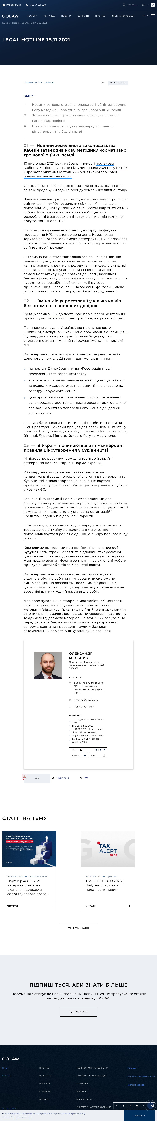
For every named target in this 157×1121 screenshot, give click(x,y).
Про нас (100, 16)
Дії (125, 332)
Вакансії (81, 1091)
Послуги (32, 16)
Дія (62, 359)
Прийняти (139, 1116)
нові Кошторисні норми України (73, 463)
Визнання (45, 1076)
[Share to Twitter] (57, 778)
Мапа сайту (132, 1068)
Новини (66, 16)
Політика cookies (8, 1117)
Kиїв (5, 1068)
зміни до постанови (65, 314)
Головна (6, 23)
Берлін (6, 1076)
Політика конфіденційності (141, 1076)
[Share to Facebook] (57, 778)
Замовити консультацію (91, 1076)
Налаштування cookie (24, 1117)
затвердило (34, 463)
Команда (49, 16)
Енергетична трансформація (93, 1107)
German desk (84, 1099)
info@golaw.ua (13, 5)
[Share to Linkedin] (57, 778)
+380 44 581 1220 (37, 5)
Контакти (83, 16)
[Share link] (57, 778)
